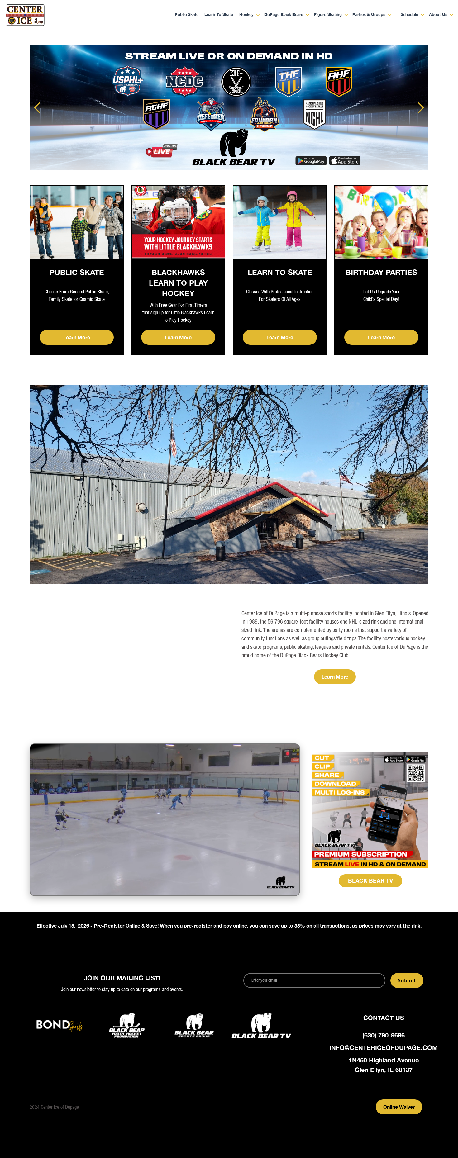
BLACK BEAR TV (370, 880)
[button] (247, 15)
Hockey (246, 14)
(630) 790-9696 (383, 1035)
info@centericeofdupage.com (383, 1047)
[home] (45, 14)
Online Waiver (399, 1107)
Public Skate (186, 14)
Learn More (76, 337)
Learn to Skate (218, 14)
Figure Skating (328, 14)
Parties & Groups (368, 14)
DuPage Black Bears (283, 14)
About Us (438, 14)
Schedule (409, 14)
